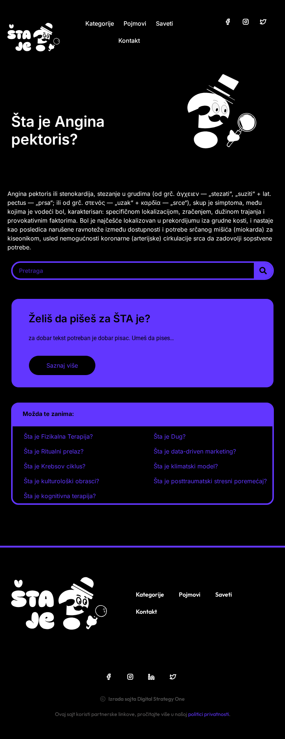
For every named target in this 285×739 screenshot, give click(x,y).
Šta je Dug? (170, 436)
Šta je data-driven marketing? (195, 451)
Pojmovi (135, 23)
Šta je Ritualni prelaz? (53, 451)
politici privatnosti (208, 714)
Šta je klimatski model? (186, 466)
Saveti (164, 23)
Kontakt (129, 40)
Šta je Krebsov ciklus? (54, 466)
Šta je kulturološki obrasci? (61, 481)
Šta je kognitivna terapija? (60, 496)
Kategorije (99, 23)
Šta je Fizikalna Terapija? (58, 436)
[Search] (263, 270)
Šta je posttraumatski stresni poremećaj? (210, 481)
